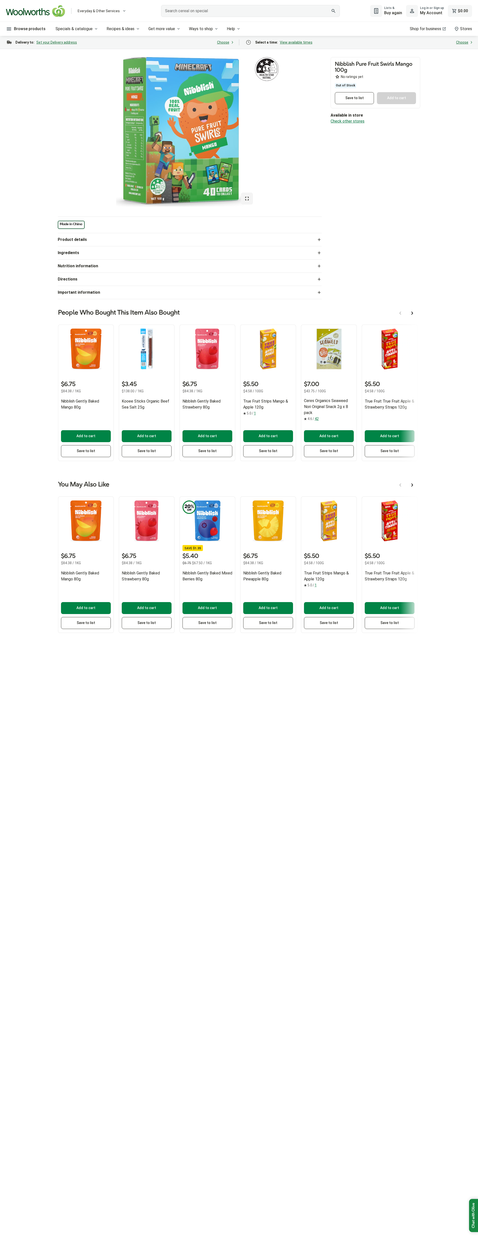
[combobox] (250, 11)
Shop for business (425, 28)
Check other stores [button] (347, 121)
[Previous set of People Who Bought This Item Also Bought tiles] (400, 313)
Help (231, 28)
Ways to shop (201, 28)
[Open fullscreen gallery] (247, 199)
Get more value (161, 28)
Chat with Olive (474, 1215)
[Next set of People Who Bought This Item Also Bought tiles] (412, 313)
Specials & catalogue (74, 28)
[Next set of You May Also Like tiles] (412, 485)
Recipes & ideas (120, 28)
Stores (466, 28)
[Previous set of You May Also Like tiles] (400, 485)
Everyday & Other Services (99, 11)
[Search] (333, 10)
